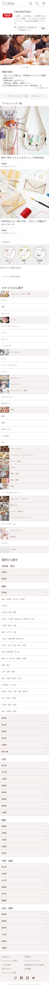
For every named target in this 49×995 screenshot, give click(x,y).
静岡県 (4, 799)
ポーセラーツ (15, 378)
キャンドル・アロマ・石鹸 (20, 294)
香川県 (4, 894)
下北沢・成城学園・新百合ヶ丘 (13, 639)
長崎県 (4, 921)
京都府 (4, 833)
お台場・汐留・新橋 (9, 612)
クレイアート (15, 384)
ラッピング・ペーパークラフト (22, 455)
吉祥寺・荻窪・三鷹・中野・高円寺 (15, 691)
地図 (43, 28)
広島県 (4, 874)
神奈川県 (5, 752)
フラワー (14, 320)
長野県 (4, 786)
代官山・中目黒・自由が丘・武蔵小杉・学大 (18, 619)
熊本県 (4, 928)
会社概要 (27, 969)
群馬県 (4, 731)
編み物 (13, 537)
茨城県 (4, 718)
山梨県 (4, 779)
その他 (13, 549)
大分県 (4, 935)
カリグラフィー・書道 (19, 390)
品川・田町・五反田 (9, 698)
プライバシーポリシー (32, 961)
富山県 (4, 765)
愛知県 (4, 806)
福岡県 (4, 914)
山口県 (4, 880)
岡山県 (4, 867)
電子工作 (14, 505)
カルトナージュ (16, 530)
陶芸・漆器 (15, 474)
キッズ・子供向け (17, 511)
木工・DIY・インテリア (19, 499)
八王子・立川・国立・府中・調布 (14, 645)
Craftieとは (5, 957)
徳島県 (4, 887)
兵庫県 (4, 846)
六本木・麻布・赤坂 (9, 705)
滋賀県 (4, 826)
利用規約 (27, 957)
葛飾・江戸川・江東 (9, 632)
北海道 (4, 572)
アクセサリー (15, 352)
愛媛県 (4, 901)
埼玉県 (4, 738)
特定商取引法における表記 (34, 965)
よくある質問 (6, 965)
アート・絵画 (15, 461)
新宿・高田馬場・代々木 (11, 652)
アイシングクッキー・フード (21, 518)
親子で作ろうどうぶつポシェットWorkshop (22, 157)
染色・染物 (15, 480)
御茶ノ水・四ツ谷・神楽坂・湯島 (14, 658)
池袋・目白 (6, 665)
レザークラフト (16, 449)
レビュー (37, 96)
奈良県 (4, 853)
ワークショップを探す (9, 961)
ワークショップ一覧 (18, 96)
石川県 (4, 772)
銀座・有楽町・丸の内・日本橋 (13, 599)
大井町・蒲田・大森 (9, 625)
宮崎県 (4, 941)
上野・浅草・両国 (8, 672)
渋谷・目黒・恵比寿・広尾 (11, 678)
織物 (12, 486)
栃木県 (4, 725)
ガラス (13, 467)
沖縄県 (4, 948)
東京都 (4, 592)
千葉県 (4, 745)
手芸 (12, 410)
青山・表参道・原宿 (9, 711)
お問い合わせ (6, 969)
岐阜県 (4, 792)
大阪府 (4, 840)
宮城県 (4, 579)
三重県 (4, 813)
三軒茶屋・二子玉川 (9, 685)
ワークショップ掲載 (8, 973)
